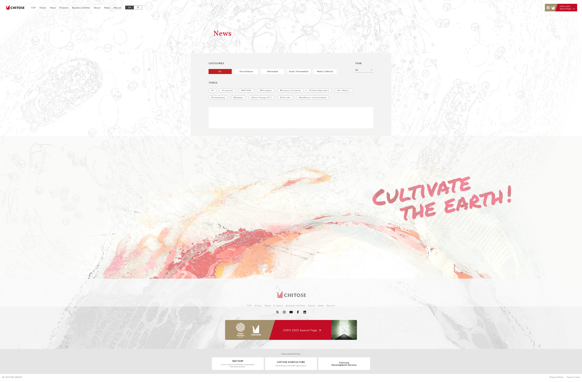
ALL (220, 71)
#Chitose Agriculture (319, 90)
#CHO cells (285, 97)
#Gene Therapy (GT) (261, 97)
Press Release (246, 71)
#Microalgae (266, 90)
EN (129, 7)
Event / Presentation (299, 71)
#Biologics (238, 97)
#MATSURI (246, 90)
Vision (43, 8)
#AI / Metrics (343, 90)
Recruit (117, 8)
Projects (64, 8)
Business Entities (81, 8)
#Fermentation (218, 97)
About (97, 8)
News (107, 8)
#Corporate (227, 90)
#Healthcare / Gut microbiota (312, 97)
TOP (33, 8)
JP (138, 7)
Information (272, 71)
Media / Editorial (325, 71)
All (212, 90)
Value (53, 8)
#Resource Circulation (290, 90)
